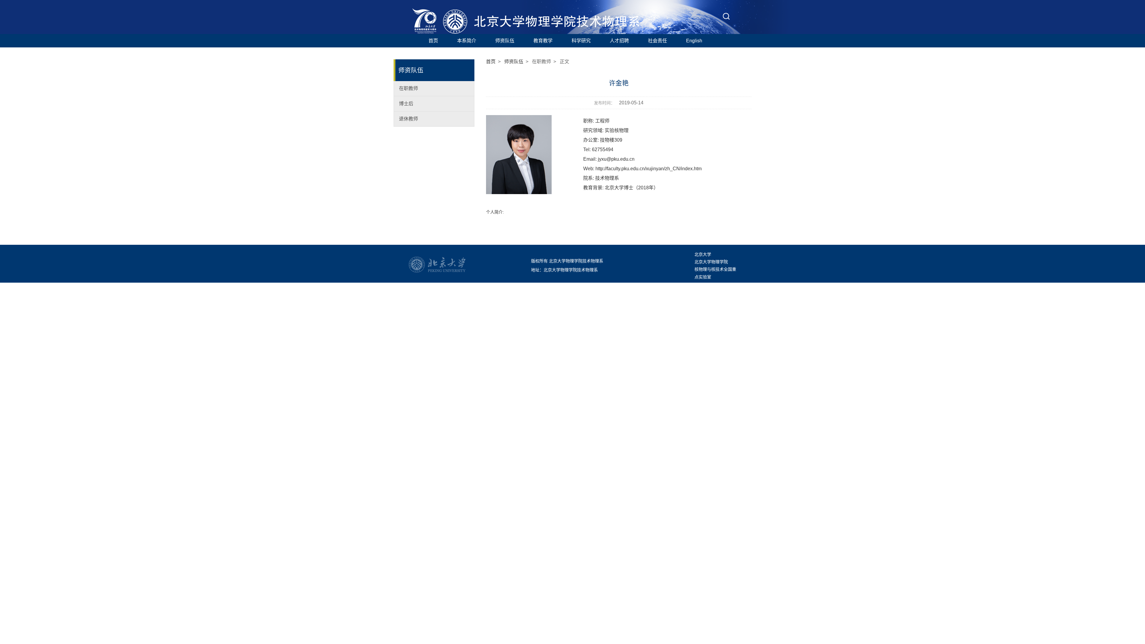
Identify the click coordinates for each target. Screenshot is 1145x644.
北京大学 (702, 254)
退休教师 (408, 118)
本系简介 (466, 40)
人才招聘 (619, 40)
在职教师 (408, 88)
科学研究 (581, 40)
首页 (433, 40)
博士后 (406, 103)
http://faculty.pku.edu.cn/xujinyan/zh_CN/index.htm (648, 168)
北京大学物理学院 (711, 261)
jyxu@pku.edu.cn (616, 159)
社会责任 (657, 40)
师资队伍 (504, 40)
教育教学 (543, 40)
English (694, 40)
